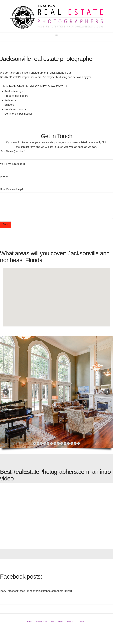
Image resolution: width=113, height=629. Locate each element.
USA (53, 621)
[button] (56, 35)
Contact (81, 621)
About (70, 621)
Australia (41, 621)
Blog (60, 621)
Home (30, 621)
